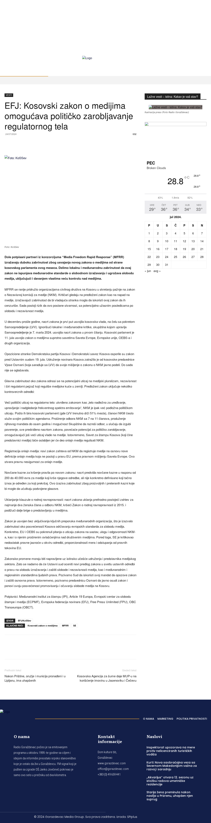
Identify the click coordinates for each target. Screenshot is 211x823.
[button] (204, 51)
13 (193, 241)
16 (157, 249)
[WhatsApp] (27, 143)
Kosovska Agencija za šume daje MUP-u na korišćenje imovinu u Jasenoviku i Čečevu (106, 678)
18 (175, 249)
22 (149, 257)
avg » (157, 271)
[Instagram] (200, 14)
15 (149, 249)
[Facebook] (195, 14)
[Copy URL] (56, 143)
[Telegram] (37, 143)
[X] (195, 19)
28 (202, 257)
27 (193, 257)
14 (202, 241)
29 (149, 264)
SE (74, 625)
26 (184, 257)
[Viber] (46, 143)
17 (166, 249)
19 (184, 249)
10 (166, 241)
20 (193, 249)
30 (157, 264)
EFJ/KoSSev (24, 620)
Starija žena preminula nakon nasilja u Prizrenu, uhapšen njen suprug (170, 795)
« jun (148, 271)
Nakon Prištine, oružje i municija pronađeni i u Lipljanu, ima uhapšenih (35, 678)
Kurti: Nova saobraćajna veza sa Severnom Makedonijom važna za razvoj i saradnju (172, 766)
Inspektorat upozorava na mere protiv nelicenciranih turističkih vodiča (171, 750)
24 (166, 257)
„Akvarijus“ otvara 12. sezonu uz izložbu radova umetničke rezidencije (170, 780)
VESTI (9, 95)
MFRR (65, 625)
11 (175, 241)
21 (202, 249)
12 (184, 241)
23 (157, 257)
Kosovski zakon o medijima (42, 625)
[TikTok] (205, 14)
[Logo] (15, 718)
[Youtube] (200, 19)
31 (166, 264)
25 (175, 257)
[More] (65, 143)
